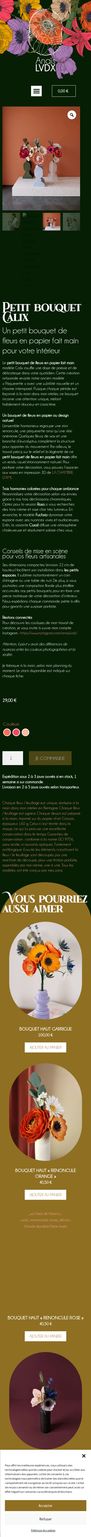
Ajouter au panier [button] (45, 1047)
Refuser (45, 1519)
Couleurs (11, 723)
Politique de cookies (43, 1530)
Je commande (50, 758)
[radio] (7, 732)
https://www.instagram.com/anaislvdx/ (48, 633)
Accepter (45, 1505)
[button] (83, 1455)
